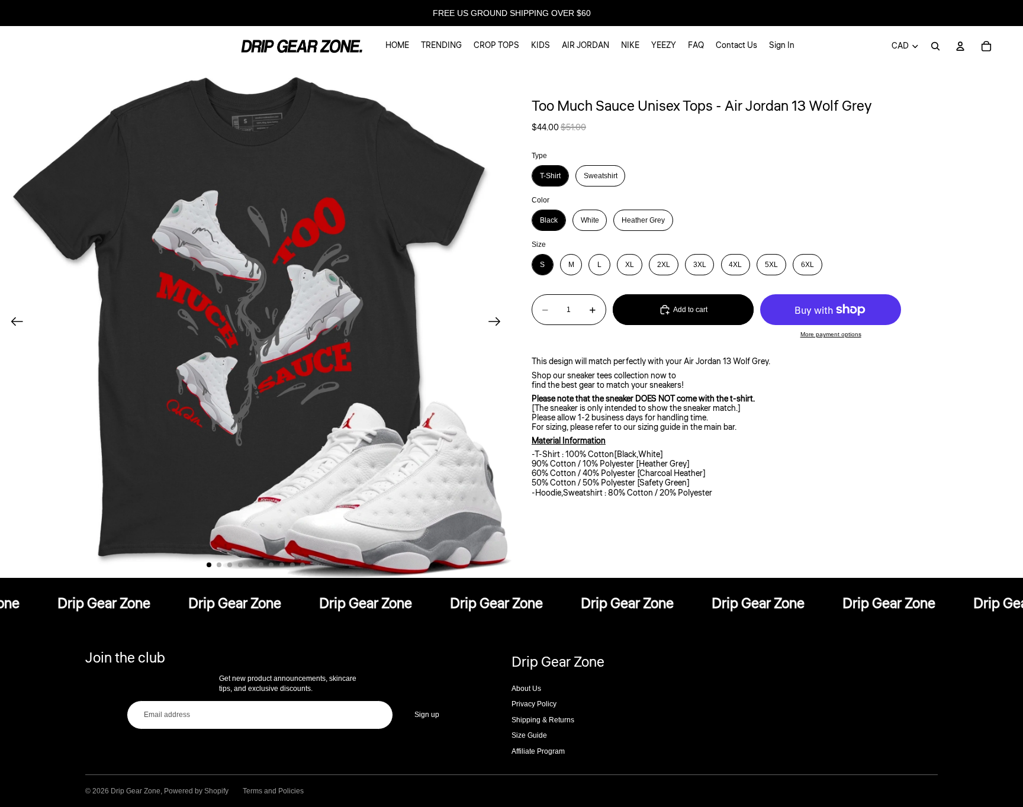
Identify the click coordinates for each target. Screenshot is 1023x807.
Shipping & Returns (542, 720)
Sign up (426, 714)
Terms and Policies (273, 791)
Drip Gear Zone (135, 791)
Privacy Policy (533, 704)
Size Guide (529, 735)
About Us (526, 688)
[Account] (960, 46)
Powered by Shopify (196, 791)
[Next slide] (498, 322)
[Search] (935, 46)
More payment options (830, 334)
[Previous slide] (13, 322)
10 (302, 565)
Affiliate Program (538, 751)
